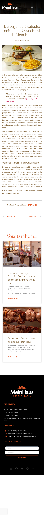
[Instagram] (11, 468)
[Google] (27, 468)
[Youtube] (22, 468)
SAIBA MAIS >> (13, 298)
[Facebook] (16, 468)
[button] (31, 6)
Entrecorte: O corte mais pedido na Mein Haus (21, 340)
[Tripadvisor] (33, 468)
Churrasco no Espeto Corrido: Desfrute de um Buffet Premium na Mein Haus (21, 278)
